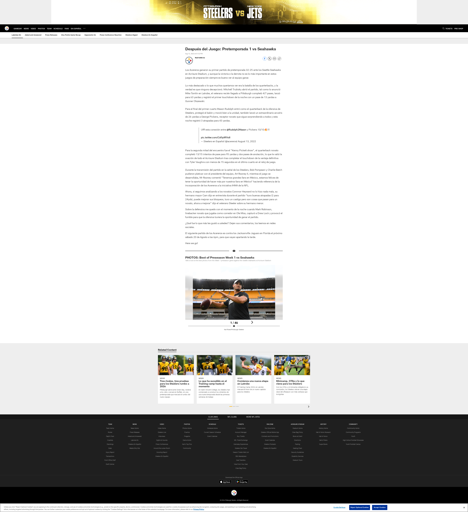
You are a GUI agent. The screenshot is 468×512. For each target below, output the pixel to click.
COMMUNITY (353, 424)
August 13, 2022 (247, 141)
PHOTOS (187, 424)
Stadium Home (297, 428)
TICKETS (241, 424)
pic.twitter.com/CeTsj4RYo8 (215, 137)
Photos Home (187, 428)
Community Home (353, 428)
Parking (297, 444)
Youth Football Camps (353, 444)
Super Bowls (323, 444)
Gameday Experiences (241, 444)
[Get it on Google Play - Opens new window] (242, 483)
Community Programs (353, 432)
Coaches (110, 440)
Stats (110, 448)
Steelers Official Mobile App (270, 432)
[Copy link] (279, 59)
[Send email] (274, 60)
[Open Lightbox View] (234, 299)
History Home (323, 428)
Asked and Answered (134, 436)
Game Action (187, 440)
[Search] (443, 28)
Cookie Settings (339, 507)
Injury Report (110, 452)
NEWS (135, 424)
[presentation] (309, 407)
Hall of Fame (323, 440)
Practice (187, 432)
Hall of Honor (323, 436)
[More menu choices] (84, 28)
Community (187, 448)
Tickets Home (240, 428)
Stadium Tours (297, 460)
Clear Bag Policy (240, 468)
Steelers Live (162, 432)
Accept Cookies (380, 507)
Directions (297, 440)
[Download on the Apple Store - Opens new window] (225, 482)
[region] (234, 507)
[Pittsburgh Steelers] (234, 493)
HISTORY (323, 424)
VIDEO (162, 424)
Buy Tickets (241, 436)
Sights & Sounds (161, 440)
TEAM (110, 424)
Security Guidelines (297, 452)
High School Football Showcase (353, 440)
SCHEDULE (212, 424)
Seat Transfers (240, 460)
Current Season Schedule (212, 432)
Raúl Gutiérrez (200, 57)
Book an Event (297, 436)
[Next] (252, 322)
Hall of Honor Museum (323, 432)
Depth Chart (110, 436)
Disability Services (297, 456)
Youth (353, 436)
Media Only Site (135, 448)
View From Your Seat (241, 464)
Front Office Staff (110, 460)
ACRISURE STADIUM (297, 424)
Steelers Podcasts (270, 444)
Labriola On (134, 440)
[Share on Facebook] (265, 60)
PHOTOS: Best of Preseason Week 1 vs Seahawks (219, 257)
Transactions (110, 456)
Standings (110, 444)
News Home (135, 428)
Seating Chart (297, 448)
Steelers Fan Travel (241, 448)
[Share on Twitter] (270, 60)
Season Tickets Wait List (241, 452)
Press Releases (135, 432)
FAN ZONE (270, 424)
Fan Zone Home (270, 428)
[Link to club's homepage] (7, 28)
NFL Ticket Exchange (241, 440)
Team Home (110, 428)
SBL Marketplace (240, 456)
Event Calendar (212, 436)
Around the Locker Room (162, 448)
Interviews (162, 436)
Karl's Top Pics (187, 444)
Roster (110, 432)
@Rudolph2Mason (236, 129)
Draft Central (110, 464)
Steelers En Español (134, 444)
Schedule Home (212, 428)
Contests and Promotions (270, 436)
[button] (230, 406)
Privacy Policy (198, 509)
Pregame (187, 436)
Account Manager (241, 432)
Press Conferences (162, 444)
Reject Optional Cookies (360, 507)
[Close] (464, 507)
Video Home (162, 428)
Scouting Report (161, 452)
